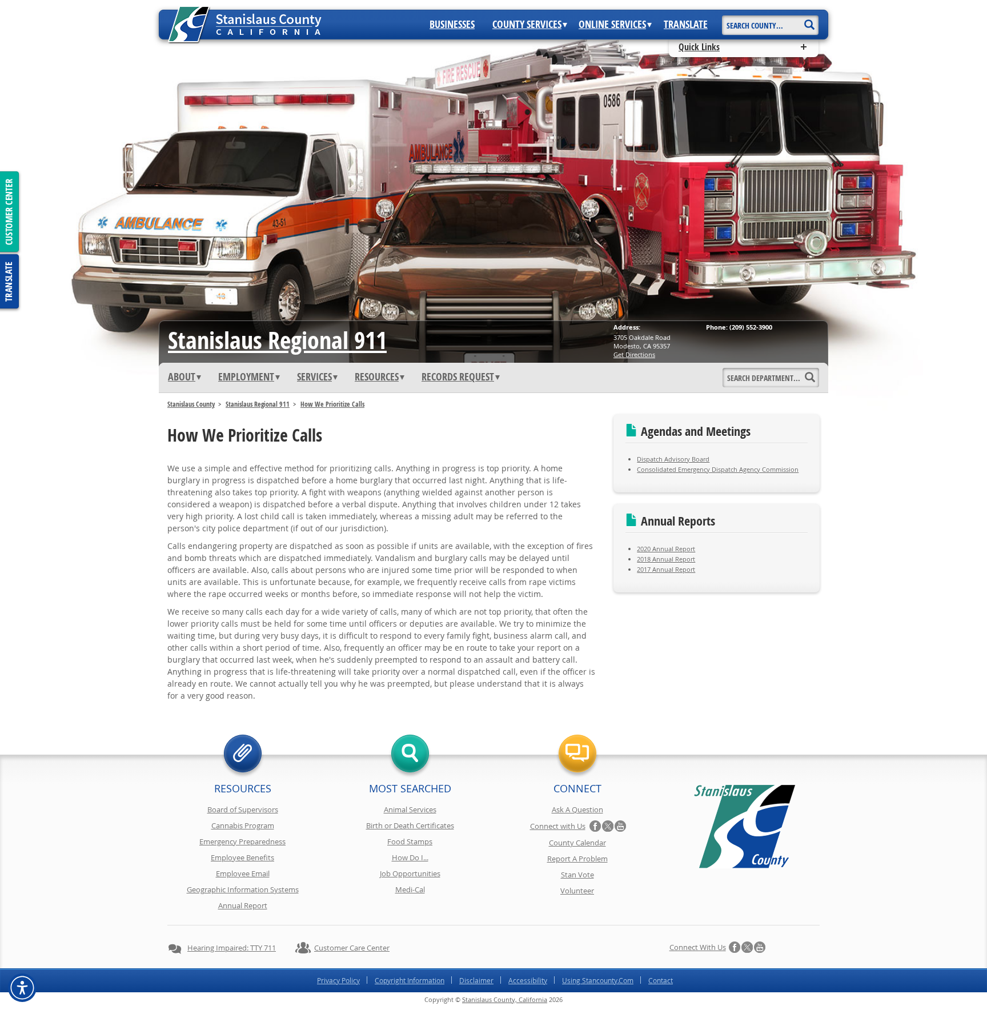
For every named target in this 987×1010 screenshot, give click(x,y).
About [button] (181, 377)
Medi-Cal (410, 889)
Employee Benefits (242, 857)
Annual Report (242, 905)
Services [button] (314, 377)
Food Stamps (409, 841)
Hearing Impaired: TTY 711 (231, 948)
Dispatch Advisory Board (673, 459)
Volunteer (577, 890)
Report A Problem (577, 858)
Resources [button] (377, 377)
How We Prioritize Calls (332, 404)
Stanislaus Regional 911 (277, 339)
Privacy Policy (338, 980)
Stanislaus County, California (504, 999)
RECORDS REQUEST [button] (458, 377)
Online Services (612, 24)
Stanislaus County (191, 404)
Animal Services (410, 809)
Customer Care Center (352, 948)
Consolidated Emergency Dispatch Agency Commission (718, 469)
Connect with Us (557, 826)
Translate (686, 24)
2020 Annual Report (666, 548)
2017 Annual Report (666, 569)
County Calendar (577, 842)
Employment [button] (246, 377)
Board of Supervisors (242, 809)
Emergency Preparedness (242, 841)
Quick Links (699, 47)
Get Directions (634, 354)
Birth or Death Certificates (410, 825)
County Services (526, 24)
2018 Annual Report (666, 559)
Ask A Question (577, 809)
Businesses (452, 24)
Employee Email (243, 873)
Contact (660, 980)
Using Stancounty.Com (597, 980)
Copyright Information (409, 980)
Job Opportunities (410, 873)
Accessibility (527, 980)
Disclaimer (476, 980)
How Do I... (410, 857)
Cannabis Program (242, 825)
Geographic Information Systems (243, 889)
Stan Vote (577, 874)
